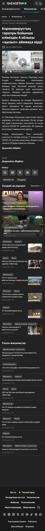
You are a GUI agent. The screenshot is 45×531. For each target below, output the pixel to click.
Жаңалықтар (30, 9)
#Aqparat (22, 180)
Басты (4, 17)
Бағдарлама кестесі (11, 9)
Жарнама (29, 526)
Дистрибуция (17, 526)
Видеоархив (29, 507)
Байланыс (32, 521)
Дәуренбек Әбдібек (12, 161)
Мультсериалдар (13, 507)
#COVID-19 (8, 180)
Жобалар (14, 502)
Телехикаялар (28, 502)
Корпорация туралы (17, 521)
